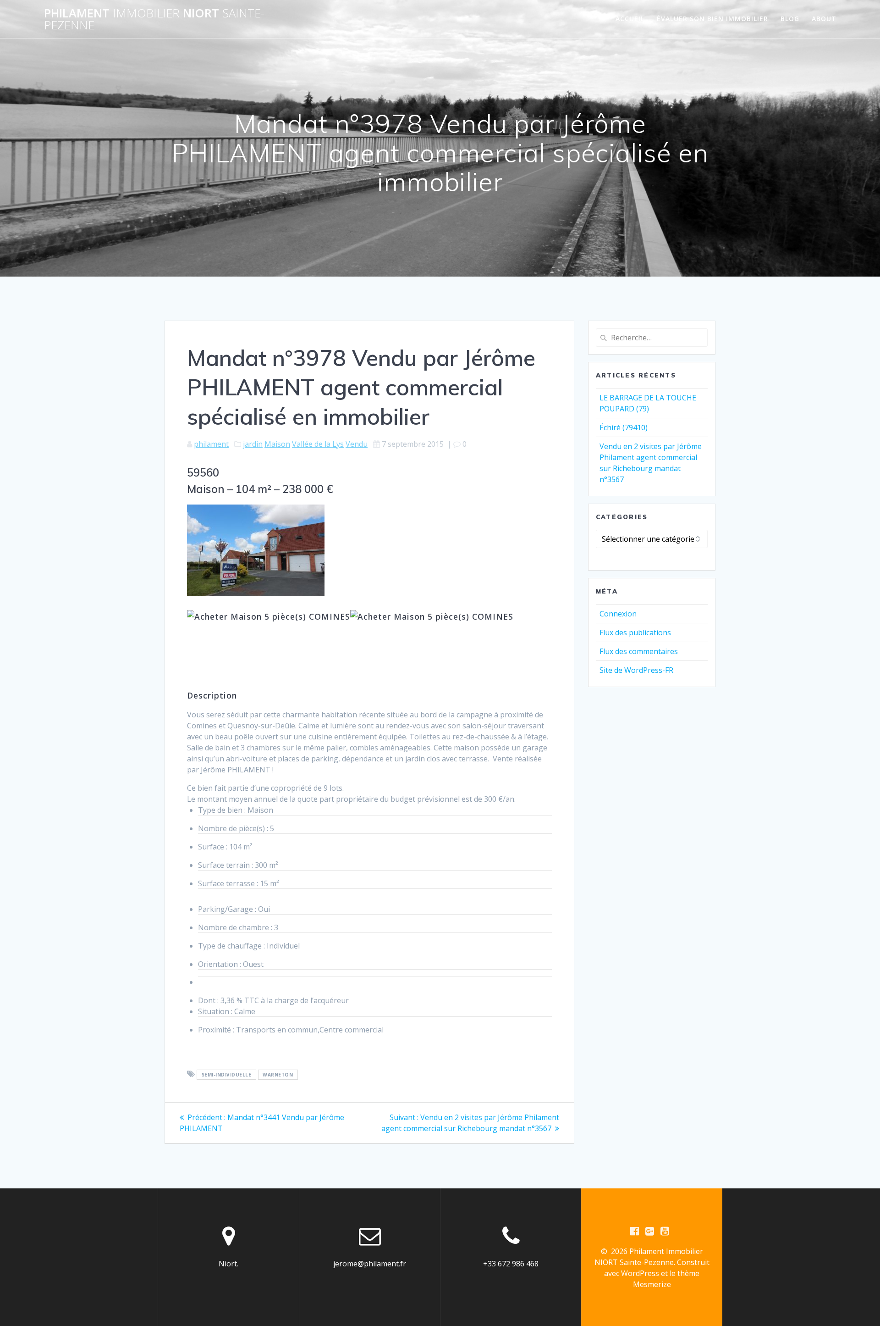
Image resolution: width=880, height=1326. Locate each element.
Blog (790, 18)
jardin (253, 444)
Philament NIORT (154, 19)
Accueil (630, 18)
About (824, 18)
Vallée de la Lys (318, 444)
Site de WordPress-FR (636, 670)
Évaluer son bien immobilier (712, 18)
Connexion (618, 614)
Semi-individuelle (227, 1074)
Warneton (278, 1074)
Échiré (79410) (624, 427)
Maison (277, 444)
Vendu (357, 444)
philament (211, 444)
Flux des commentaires (639, 651)
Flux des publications (635, 632)
